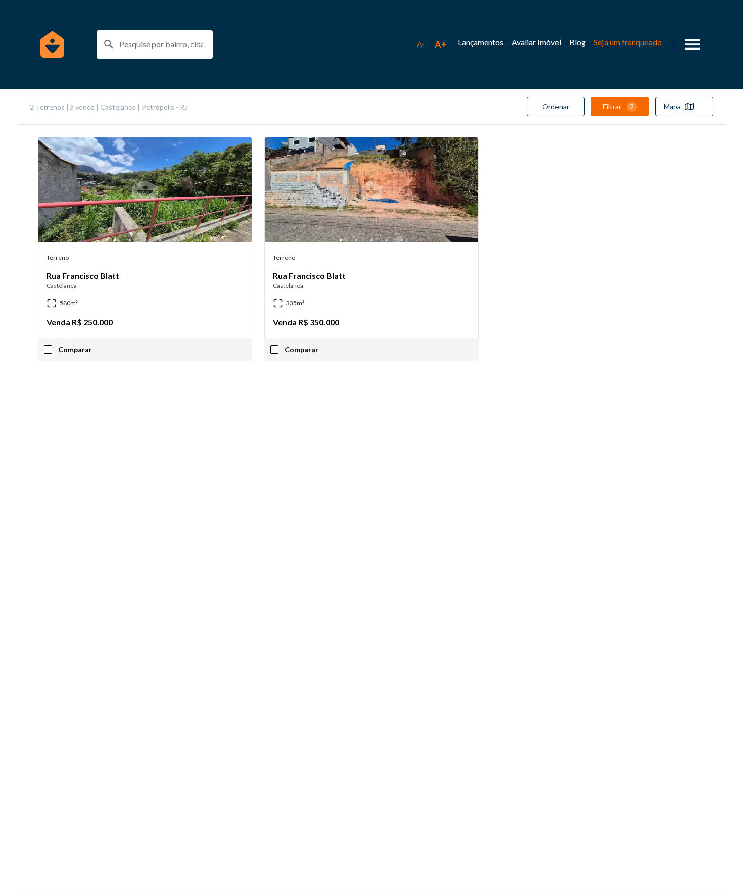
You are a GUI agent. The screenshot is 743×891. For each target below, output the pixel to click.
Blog (577, 42)
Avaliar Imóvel (536, 42)
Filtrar (618, 106)
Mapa (672, 106)
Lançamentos (480, 42)
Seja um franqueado (628, 42)
